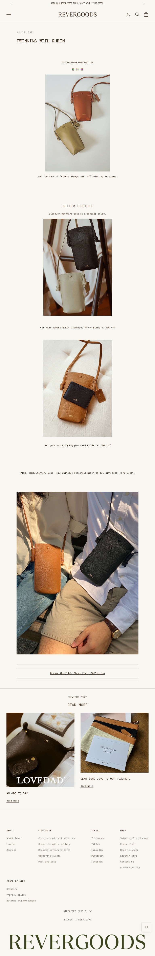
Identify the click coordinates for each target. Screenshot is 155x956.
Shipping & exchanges (134, 838)
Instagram (97, 838)
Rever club (127, 844)
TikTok (95, 844)
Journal (11, 849)
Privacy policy (130, 867)
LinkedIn (97, 849)
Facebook (97, 861)
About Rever (14, 838)
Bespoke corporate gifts (54, 849)
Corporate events (49, 855)
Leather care (128, 855)
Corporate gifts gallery (54, 844)
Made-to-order (129, 849)
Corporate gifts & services (56, 838)
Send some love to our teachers (105, 778)
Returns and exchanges (21, 900)
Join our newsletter (61, 3)
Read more (12, 800)
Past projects (47, 861)
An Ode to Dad (17, 793)
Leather (11, 844)
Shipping (12, 888)
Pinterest (97, 855)
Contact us (127, 861)
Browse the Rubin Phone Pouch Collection (77, 673)
